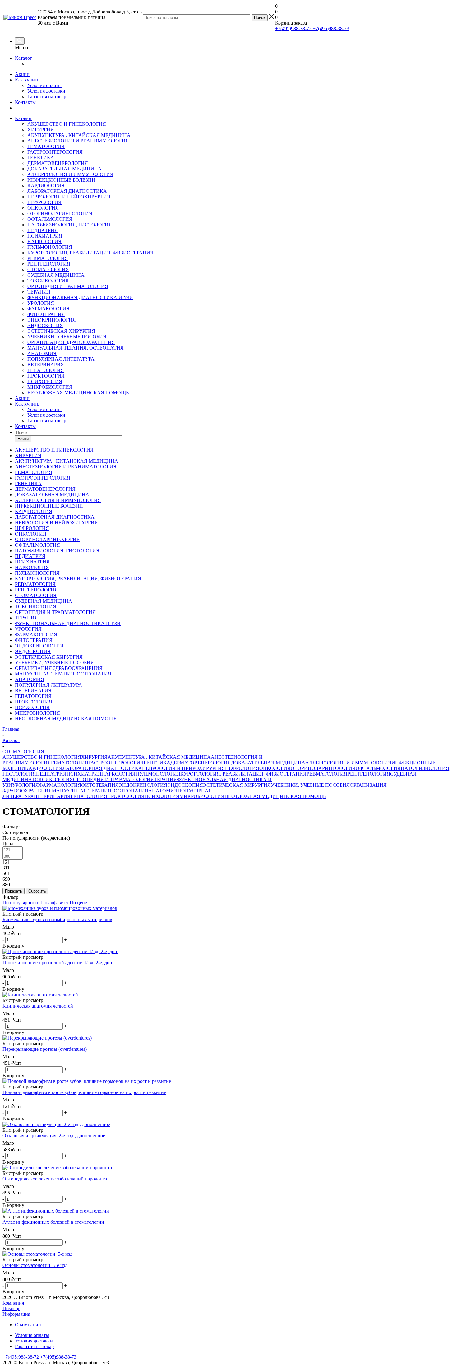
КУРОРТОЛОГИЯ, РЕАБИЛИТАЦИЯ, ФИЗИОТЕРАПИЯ (90, 252)
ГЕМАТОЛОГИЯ (46, 146)
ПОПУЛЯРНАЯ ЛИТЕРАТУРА (61, 359)
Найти (23, 439)
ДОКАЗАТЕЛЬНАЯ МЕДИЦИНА (64, 168)
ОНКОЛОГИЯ (43, 208)
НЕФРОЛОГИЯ (44, 202)
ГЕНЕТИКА (40, 157)
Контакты (25, 102)
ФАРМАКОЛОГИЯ (48, 308)
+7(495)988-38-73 (330, 28)
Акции (22, 74)
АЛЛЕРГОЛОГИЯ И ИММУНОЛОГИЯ (70, 174)
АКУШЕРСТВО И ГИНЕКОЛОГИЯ (66, 124)
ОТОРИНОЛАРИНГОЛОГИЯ (59, 213)
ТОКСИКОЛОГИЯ (48, 280)
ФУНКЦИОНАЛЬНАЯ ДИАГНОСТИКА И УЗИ (80, 297)
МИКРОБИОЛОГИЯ (49, 387)
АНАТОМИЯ (42, 353)
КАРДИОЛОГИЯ (46, 185)
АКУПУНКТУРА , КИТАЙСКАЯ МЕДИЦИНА (79, 135)
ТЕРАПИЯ (38, 291)
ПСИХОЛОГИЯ (44, 381)
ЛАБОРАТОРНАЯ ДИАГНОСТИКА (67, 191)
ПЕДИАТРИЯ (42, 230)
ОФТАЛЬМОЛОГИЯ (49, 219)
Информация (16, 1314)
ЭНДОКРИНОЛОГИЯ (51, 319)
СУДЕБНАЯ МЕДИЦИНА (56, 275)
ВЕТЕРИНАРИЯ (45, 364)
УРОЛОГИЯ (40, 303)
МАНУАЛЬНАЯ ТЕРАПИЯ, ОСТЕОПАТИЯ (75, 347)
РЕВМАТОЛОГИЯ (47, 258)
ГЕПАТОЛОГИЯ (45, 370)
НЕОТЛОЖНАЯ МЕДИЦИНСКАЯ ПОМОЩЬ (78, 392)
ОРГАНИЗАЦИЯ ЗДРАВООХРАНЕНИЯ (71, 342)
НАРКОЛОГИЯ (44, 241)
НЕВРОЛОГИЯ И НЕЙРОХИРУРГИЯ (68, 196)
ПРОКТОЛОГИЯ (46, 375)
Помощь (11, 1308)
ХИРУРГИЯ (40, 129)
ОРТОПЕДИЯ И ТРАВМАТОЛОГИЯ (67, 286)
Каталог (23, 58)
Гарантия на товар (46, 96)
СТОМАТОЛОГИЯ (48, 269)
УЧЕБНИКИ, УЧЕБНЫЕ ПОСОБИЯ (66, 336)
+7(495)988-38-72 (293, 28)
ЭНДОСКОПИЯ (45, 325)
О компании (28, 1324)
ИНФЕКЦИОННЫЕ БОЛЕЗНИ (61, 180)
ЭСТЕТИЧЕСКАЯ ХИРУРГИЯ (61, 331)
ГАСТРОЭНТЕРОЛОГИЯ (55, 152)
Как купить (27, 79)
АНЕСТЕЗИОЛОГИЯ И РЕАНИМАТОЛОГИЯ (78, 140)
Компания (13, 1302)
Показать (13, 891)
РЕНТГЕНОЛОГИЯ (48, 264)
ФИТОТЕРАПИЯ (46, 314)
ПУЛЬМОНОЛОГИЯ (49, 247)
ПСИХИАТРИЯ (44, 236)
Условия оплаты (44, 85)
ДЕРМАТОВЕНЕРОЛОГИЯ (57, 163)
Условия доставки (46, 91)
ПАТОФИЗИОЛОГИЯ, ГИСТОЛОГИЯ (69, 224)
